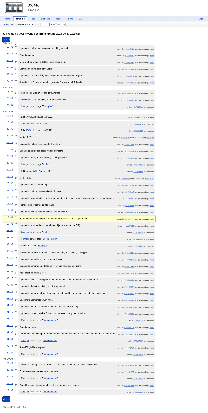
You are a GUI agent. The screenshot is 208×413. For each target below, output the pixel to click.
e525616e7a (138, 355)
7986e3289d (129, 145)
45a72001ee (138, 107)
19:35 (9, 217)
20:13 (9, 169)
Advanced (8, 24)
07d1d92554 (129, 386)
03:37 (9, 81)
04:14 (9, 53)
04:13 (9, 60)
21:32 (9, 91)
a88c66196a (129, 63)
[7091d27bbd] (32, 117)
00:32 (9, 352)
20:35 (9, 135)
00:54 (9, 346)
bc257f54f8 (129, 206)
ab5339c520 (138, 131)
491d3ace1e (129, 307)
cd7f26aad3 (129, 100)
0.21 (152, 178)
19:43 (9, 197)
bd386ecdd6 (138, 239)
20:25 (9, 163)
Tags (58, 19)
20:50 (9, 98)
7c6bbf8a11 (125, 178)
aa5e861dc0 (129, 192)
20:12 (9, 176)
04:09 (9, 67)
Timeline (20, 19)
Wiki (81, 19)
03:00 (9, 230)
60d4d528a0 (129, 348)
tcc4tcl (34, 5)
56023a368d (129, 69)
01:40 (9, 319)
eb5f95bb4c (138, 246)
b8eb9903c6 (129, 185)
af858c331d (129, 76)
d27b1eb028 (138, 233)
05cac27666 (129, 372)
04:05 (9, 74)
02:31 (9, 271)
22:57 (9, 376)
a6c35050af (129, 151)
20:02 (9, 183)
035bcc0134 (129, 328)
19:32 (9, 224)
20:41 (9, 115)
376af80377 (138, 117)
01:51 (9, 291)
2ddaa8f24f (138, 124)
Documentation (50, 239)
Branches (45, 19)
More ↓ (6, 399)
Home (7, 19)
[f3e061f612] (31, 130)
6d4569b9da (129, 260)
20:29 (9, 156)
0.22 (152, 138)
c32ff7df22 (130, 226)
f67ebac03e (129, 280)
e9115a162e (129, 83)
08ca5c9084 (129, 300)
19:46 (9, 190)
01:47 (9, 298)
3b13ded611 (129, 219)
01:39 (9, 332)
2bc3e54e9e (129, 365)
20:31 (9, 149)
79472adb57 (129, 334)
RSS (24, 407)
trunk (152, 49)
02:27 (9, 278)
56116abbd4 (138, 172)
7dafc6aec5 (129, 212)
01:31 (9, 339)
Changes (25, 106)
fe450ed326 (138, 321)
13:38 (9, 47)
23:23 (9, 370)
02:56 (9, 251)
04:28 (9, 105)
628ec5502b (129, 273)
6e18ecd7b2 (129, 93)
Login (200, 19)
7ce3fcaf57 (129, 199)
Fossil (17, 407)
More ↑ (6, 39)
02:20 (9, 285)
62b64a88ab (138, 392)
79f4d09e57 (129, 56)
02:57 (9, 244)
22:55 (9, 383)
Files (33, 19)
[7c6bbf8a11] (32, 171)
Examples (47, 106)
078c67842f (138, 341)
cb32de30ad (138, 165)
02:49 (9, 257)
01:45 (9, 305)
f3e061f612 (125, 138)
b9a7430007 (129, 287)
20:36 (9, 129)
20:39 (9, 122)
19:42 (9, 203)
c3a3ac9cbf (129, 158)
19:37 (9, 210)
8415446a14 (138, 379)
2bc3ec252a (129, 253)
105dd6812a (129, 49)
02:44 (9, 264)
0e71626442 (129, 294)
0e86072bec (129, 266)
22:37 (9, 390)
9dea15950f (129, 314)
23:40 (9, 363)
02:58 (9, 237)
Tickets (69, 19)
